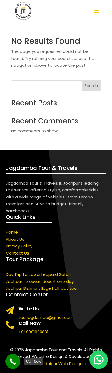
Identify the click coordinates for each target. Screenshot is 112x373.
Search (91, 85)
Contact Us (17, 253)
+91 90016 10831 (33, 332)
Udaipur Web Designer (64, 363)
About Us (15, 239)
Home (12, 232)
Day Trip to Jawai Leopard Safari (38, 274)
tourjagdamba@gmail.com (45, 317)
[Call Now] (12, 361)
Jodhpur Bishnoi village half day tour (42, 288)
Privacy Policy (19, 246)
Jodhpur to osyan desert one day (40, 281)
